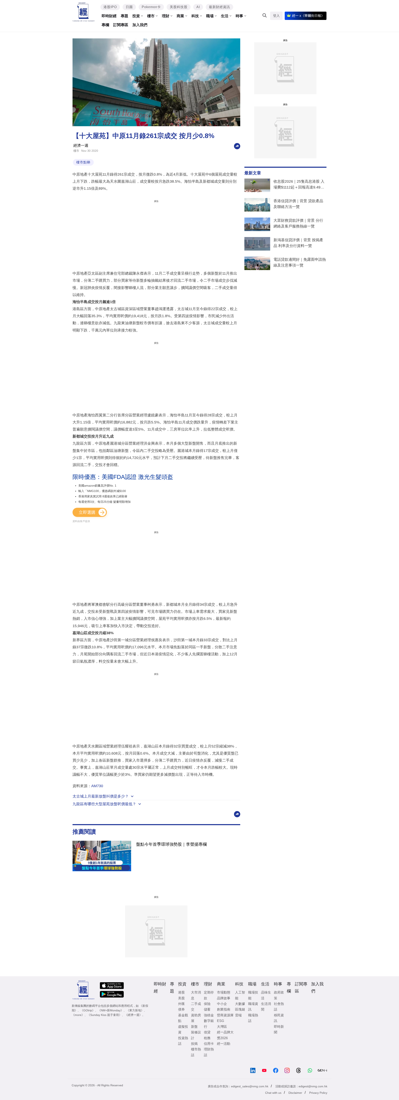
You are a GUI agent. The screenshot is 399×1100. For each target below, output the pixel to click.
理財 (165, 16)
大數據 (240, 1004)
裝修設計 (196, 1035)
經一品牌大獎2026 (225, 1035)
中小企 (222, 1004)
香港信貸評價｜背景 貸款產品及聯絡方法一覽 (298, 204)
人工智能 (240, 995)
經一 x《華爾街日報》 (308, 15)
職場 (210, 16)
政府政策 (279, 995)
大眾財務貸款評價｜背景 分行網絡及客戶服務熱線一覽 (298, 223)
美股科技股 (178, 7)
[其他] (237, 146)
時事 (239, 16)
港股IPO (110, 7)
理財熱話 (209, 1052)
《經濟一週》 (133, 1015)
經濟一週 (80, 145)
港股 (181, 992)
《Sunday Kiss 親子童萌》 (104, 1015)
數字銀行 (209, 1023)
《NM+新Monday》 (110, 1010)
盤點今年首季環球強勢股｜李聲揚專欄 (171, 844)
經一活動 (223, 1043)
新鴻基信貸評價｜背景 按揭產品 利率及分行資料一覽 (298, 243)
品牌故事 (223, 998)
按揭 (194, 1043)
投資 (136, 16)
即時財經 (109, 16)
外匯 (181, 1004)
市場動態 (223, 992)
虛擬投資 (183, 1029)
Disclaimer (295, 1092)
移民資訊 (279, 1018)
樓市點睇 (83, 162)
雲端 (238, 1015)
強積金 (209, 1015)
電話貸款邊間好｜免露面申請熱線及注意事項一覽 (299, 262)
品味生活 (266, 995)
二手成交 (196, 1006)
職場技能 (253, 995)
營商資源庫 (225, 1015)
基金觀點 (183, 1018)
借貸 (207, 1032)
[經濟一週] (84, 11)
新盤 (194, 1026)
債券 (181, 1009)
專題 (124, 16)
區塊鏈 (240, 1009)
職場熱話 (253, 1018)
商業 (180, 16)
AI (198, 7)
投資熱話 (183, 1040)
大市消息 (196, 995)
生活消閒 (266, 1006)
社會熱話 (279, 1006)
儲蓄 (207, 1009)
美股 (181, 998)
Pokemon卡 (151, 7)
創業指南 (223, 1009)
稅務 (207, 1038)
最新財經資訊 (219, 7)
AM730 (97, 786)
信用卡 (209, 1043)
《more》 (78, 1015)
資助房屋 (196, 1018)
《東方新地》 (135, 1010)
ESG (220, 1021)
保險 (207, 1004)
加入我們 (139, 25)
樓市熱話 (196, 1052)
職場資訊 (253, 1006)
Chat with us (273, 1092)
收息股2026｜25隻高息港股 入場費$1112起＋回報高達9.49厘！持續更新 (298, 185)
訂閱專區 (120, 25)
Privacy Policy (318, 1092)
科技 (195, 16)
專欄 (105, 25)
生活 (224, 16)
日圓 (129, 7)
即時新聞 (279, 1029)
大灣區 (222, 1026)
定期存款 (209, 995)
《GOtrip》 (87, 1010)
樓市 (151, 16)
